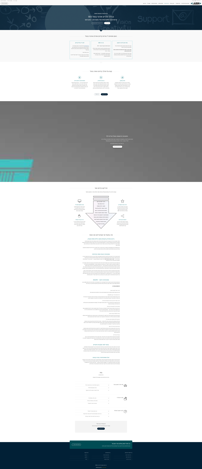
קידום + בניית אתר (106, 457)
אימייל (86, 459)
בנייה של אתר (86, 46)
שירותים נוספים (154, 3)
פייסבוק (86, 457)
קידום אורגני (166, 3)
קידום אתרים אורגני (106, 455)
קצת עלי (148, 3)
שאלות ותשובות (106, 459)
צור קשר (86, 455)
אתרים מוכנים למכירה (185, 3)
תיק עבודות (172, 3)
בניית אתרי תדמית (128, 455)
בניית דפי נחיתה (128, 459)
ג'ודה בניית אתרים (98, 467)
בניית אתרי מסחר (128, 457)
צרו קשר (144, 3)
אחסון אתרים (160, 3)
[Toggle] (109, 385)
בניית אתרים (178, 3)
